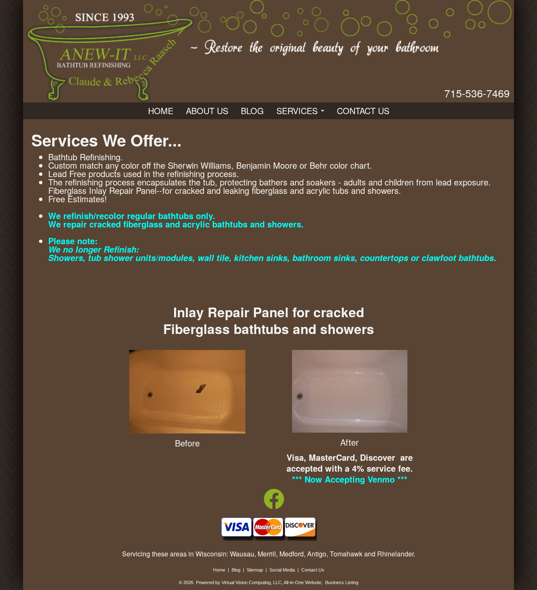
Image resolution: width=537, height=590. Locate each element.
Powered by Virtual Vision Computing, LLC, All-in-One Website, (259, 582)
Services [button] (298, 110)
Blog (252, 110)
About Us (207, 110)
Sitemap (255, 569)
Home (160, 110)
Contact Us (363, 110)
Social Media (282, 569)
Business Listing (341, 582)
